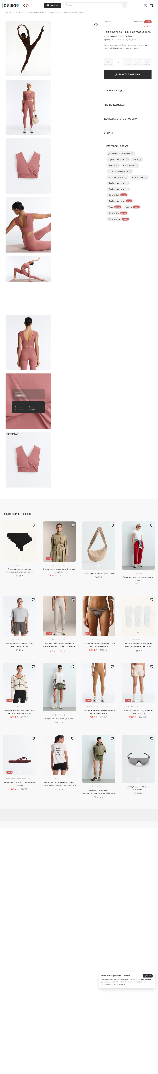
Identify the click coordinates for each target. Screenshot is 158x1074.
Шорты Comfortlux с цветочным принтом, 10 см (138, 712)
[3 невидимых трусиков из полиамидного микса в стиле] (19, 541)
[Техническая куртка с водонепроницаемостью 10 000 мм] (98, 759)
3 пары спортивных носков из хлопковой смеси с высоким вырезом (138, 645)
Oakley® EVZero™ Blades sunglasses (138, 788)
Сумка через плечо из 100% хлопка (99, 573)
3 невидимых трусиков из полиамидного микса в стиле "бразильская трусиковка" (19, 571)
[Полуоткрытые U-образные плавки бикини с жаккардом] (98, 616)
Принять (147, 976)
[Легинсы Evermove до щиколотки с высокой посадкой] (98, 683)
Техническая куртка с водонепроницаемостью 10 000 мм (99, 791)
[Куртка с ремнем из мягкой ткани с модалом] (59, 541)
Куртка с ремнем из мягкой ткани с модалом (59, 570)
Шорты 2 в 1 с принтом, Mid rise (59, 719)
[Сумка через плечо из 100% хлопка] (98, 545)
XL (147, 63)
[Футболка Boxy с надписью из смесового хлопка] (19, 616)
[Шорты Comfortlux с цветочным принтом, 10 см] (138, 683)
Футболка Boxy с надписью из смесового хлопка (19, 644)
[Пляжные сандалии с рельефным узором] (19, 755)
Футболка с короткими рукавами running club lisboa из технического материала (59, 784)
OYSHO (108, 21)
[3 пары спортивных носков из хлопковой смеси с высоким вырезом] (138, 616)
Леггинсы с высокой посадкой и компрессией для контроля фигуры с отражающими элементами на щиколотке (59, 645)
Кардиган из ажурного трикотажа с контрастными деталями (20, 712)
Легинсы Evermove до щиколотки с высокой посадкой (99, 712)
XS (108, 63)
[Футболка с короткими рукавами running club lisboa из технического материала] (59, 755)
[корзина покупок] (151, 5)
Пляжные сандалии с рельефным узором (19, 783)
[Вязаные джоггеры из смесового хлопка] (138, 545)
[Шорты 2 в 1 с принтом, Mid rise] (59, 687)
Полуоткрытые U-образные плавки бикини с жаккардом (99, 644)
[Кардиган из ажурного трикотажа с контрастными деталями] (19, 683)
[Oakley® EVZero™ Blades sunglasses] (138, 759)
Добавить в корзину (127, 74)
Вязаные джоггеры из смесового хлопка (138, 578)
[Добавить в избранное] (33, 525)
